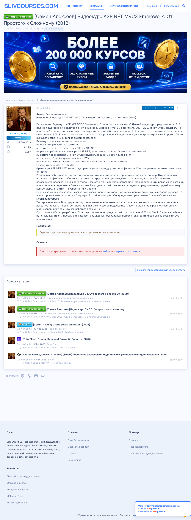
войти (106, 251)
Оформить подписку (79, 446)
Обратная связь (86, 515)
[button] (85, 6)
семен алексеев (54, 28)
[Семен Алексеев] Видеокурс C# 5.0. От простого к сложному (85, 309)
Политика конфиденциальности (146, 453)
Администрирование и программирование (70, 298)
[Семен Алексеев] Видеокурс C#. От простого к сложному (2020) (88, 293)
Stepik (51, 359)
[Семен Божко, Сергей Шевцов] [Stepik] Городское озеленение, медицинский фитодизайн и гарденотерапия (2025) (94, 354)
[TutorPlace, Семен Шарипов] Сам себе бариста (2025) (56, 339)
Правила (133, 440)
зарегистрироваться (128, 251)
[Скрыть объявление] (186, 506)
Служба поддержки (78, 440)
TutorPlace (52, 344)
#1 (183, 107)
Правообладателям (139, 446)
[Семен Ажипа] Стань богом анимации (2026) (61, 324)
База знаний (74, 460)
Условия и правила (107, 515)
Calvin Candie (14, 28)
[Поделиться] (178, 107)
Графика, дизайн (57, 328)
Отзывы (72, 453)
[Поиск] (183, 6)
